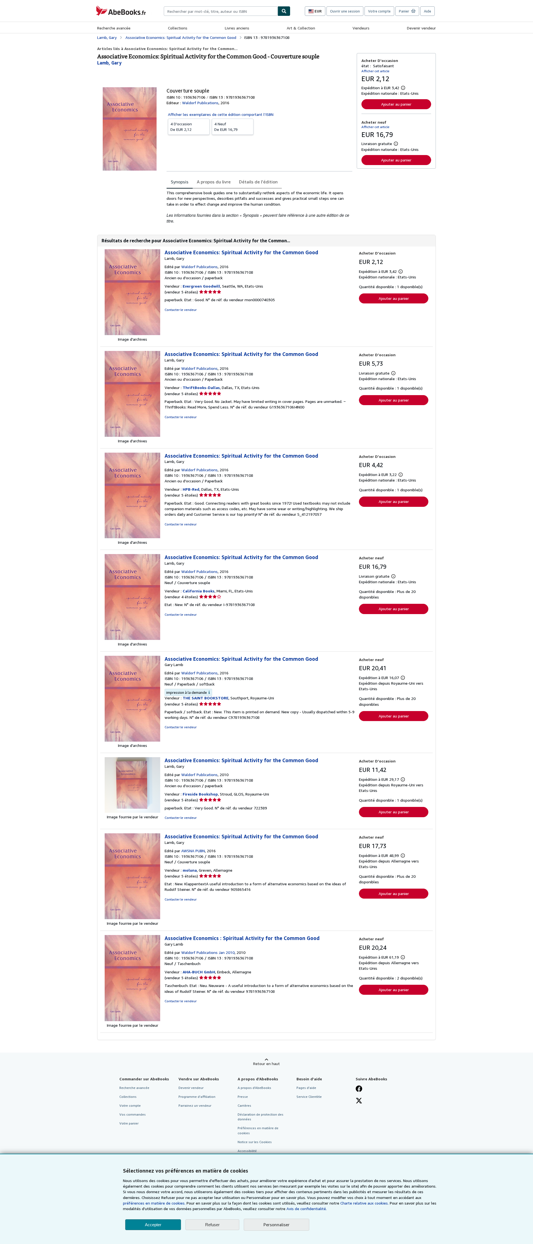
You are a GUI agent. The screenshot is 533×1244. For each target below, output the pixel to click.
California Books (199, 591)
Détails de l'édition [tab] (258, 182)
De (181, 126)
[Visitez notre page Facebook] (359, 1089)
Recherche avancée (113, 28)
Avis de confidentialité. (306, 1208)
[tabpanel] (259, 207)
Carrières (244, 1105)
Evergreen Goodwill (201, 286)
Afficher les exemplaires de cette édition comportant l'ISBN (220, 114)
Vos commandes (132, 1114)
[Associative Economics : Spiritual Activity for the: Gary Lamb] (132, 1019)
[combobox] (221, 11)
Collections (177, 28)
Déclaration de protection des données (260, 1116)
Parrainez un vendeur (194, 1105)
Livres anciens (237, 28)
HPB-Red (191, 489)
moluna (190, 870)
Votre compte (379, 11)
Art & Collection (301, 28)
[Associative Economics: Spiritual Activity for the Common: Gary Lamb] (132, 740)
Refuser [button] (212, 1224)
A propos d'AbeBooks (254, 1088)
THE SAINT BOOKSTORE (205, 697)
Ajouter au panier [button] (396, 104)
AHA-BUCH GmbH (199, 971)
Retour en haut (266, 1063)
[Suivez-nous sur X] (359, 1101)
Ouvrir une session (345, 11)
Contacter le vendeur (181, 310)
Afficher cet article (375, 71)
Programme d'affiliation (196, 1097)
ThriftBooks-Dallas (201, 387)
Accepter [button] (153, 1224)
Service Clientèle (309, 1097)
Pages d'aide (306, 1088)
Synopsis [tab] (179, 182)
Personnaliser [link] (276, 1224)
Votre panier (129, 1123)
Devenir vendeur (421, 28)
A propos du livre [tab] (214, 182)
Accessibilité (247, 1151)
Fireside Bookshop (200, 794)
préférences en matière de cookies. (154, 1203)
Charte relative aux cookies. (365, 1203)
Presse (243, 1097)
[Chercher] (284, 11)
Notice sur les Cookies (255, 1142)
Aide (427, 11)
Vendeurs (361, 28)
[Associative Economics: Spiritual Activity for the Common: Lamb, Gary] (132, 333)
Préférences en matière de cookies (258, 1130)
